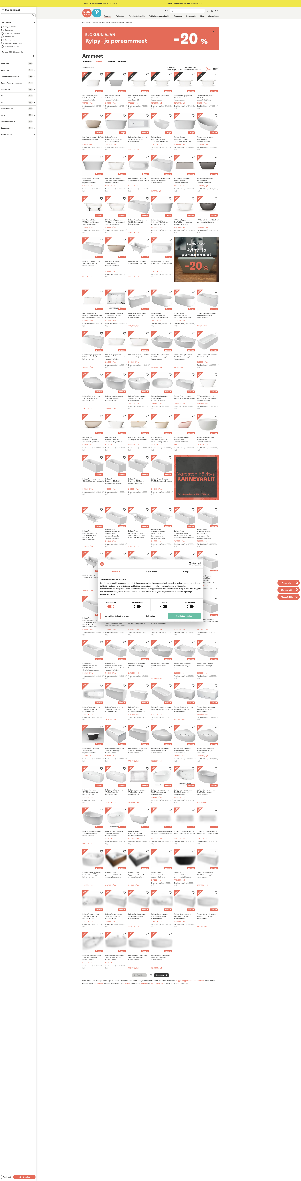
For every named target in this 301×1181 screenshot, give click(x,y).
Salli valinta (150, 616)
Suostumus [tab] (115, 572)
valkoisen (126, 983)
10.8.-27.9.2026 (184, 3)
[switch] (137, 606)
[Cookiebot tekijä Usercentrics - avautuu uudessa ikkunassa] (190, 564)
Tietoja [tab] (186, 572)
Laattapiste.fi (86, 23)
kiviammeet (98, 983)
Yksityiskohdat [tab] (150, 572)
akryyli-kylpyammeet (184, 980)
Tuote (209, 69)
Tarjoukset (120, 16)
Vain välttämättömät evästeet (117, 616)
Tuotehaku (99, 62)
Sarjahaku (111, 62)
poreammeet (199, 980)
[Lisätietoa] (34, 56)
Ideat (202, 16)
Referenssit (191, 16)
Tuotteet (107, 16)
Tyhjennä (7, 1177)
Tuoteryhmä (87, 62)
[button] (288, 597)
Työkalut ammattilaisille (159, 16)
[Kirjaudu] (216, 10)
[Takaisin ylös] (297, 1177)
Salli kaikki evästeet (184, 616)
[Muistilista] (208, 10)
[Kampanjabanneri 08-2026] (150, 38)
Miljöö (215, 69)
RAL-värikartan (157, 983)
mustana (144, 983)
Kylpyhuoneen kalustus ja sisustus (112, 23)
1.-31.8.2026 (101, 3)
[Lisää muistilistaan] (213, 30)
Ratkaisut (178, 16)
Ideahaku (122, 62)
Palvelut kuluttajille (137, 16)
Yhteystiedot (213, 16)
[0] (212, 10)
